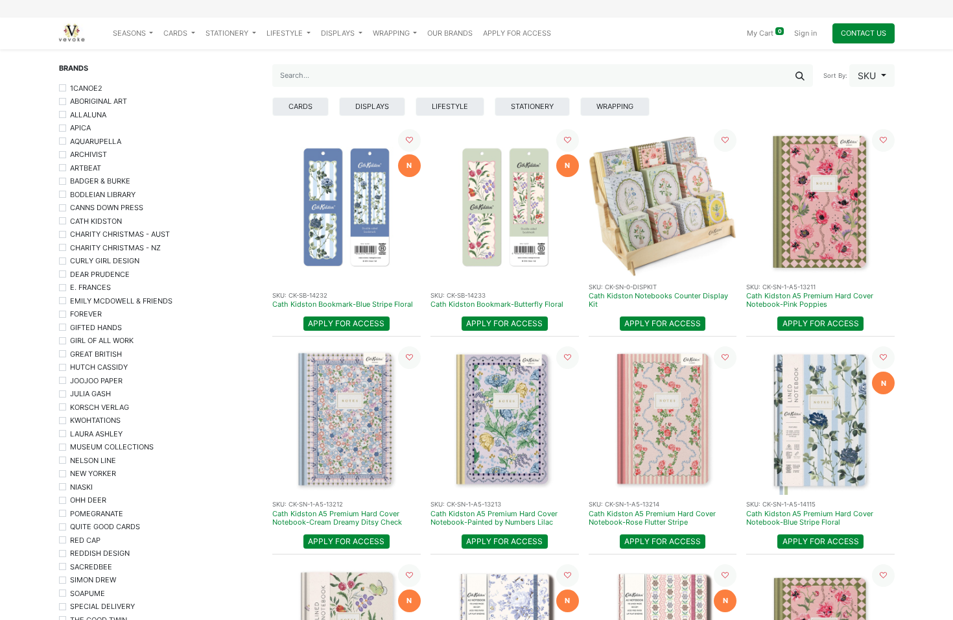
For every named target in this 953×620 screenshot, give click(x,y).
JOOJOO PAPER (96, 380)
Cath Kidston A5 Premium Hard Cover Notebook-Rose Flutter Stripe (652, 518)
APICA (80, 127)
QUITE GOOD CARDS (105, 526)
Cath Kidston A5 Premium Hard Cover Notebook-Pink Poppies (809, 300)
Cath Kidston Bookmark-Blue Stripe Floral (342, 304)
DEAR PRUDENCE (100, 274)
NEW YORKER (93, 473)
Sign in (805, 33)
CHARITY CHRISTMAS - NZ (115, 247)
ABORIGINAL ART (98, 101)
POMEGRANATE (96, 513)
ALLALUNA (88, 114)
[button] (872, 75)
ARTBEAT (85, 168)
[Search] (800, 75)
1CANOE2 (86, 88)
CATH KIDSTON (96, 221)
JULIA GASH (90, 393)
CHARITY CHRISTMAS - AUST (120, 234)
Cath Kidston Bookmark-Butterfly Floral (496, 304)
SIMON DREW (93, 579)
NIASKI (81, 487)
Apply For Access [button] (346, 323)
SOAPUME (87, 593)
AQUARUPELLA (95, 141)
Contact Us (863, 33)
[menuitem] (450, 33)
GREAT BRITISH (96, 354)
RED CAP (85, 540)
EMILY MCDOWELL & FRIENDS (121, 300)
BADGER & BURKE (100, 180)
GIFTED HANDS (96, 327)
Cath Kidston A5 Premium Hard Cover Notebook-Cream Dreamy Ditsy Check (337, 518)
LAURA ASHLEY (96, 433)
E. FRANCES (90, 287)
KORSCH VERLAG (99, 407)
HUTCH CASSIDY (99, 367)
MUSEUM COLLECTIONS (112, 446)
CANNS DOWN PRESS (106, 207)
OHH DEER (88, 500)
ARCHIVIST (88, 154)
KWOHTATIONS (95, 420)
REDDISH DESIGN (100, 553)
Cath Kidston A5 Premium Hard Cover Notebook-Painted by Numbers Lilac (494, 518)
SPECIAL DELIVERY (102, 606)
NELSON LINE (93, 460)
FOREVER (86, 313)
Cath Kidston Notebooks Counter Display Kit (658, 300)
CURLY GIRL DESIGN (104, 260)
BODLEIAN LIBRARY (102, 194)
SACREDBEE (91, 566)
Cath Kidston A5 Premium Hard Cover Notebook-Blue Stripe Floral (809, 518)
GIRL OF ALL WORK (102, 340)
